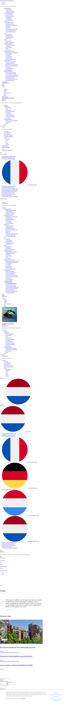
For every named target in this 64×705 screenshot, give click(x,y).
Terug (3, 203)
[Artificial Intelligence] (10, 682)
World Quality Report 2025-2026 (8, 323)
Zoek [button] (1, 152)
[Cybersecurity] (10, 684)
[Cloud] (10, 683)
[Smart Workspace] (33, 81)
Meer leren (4, 207)
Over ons (6, 356)
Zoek (1, 556)
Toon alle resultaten (3, 570)
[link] (7, 0)
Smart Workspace (5, 82)
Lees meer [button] (2, 651)
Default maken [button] (13, 156)
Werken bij (6, 325)
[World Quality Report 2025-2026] (33, 96)
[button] (32, 679)
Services (5, 203)
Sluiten (6, 154)
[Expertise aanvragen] (33, 145)
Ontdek (5, 296)
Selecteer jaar (2, 688)
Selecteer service (3, 684)
